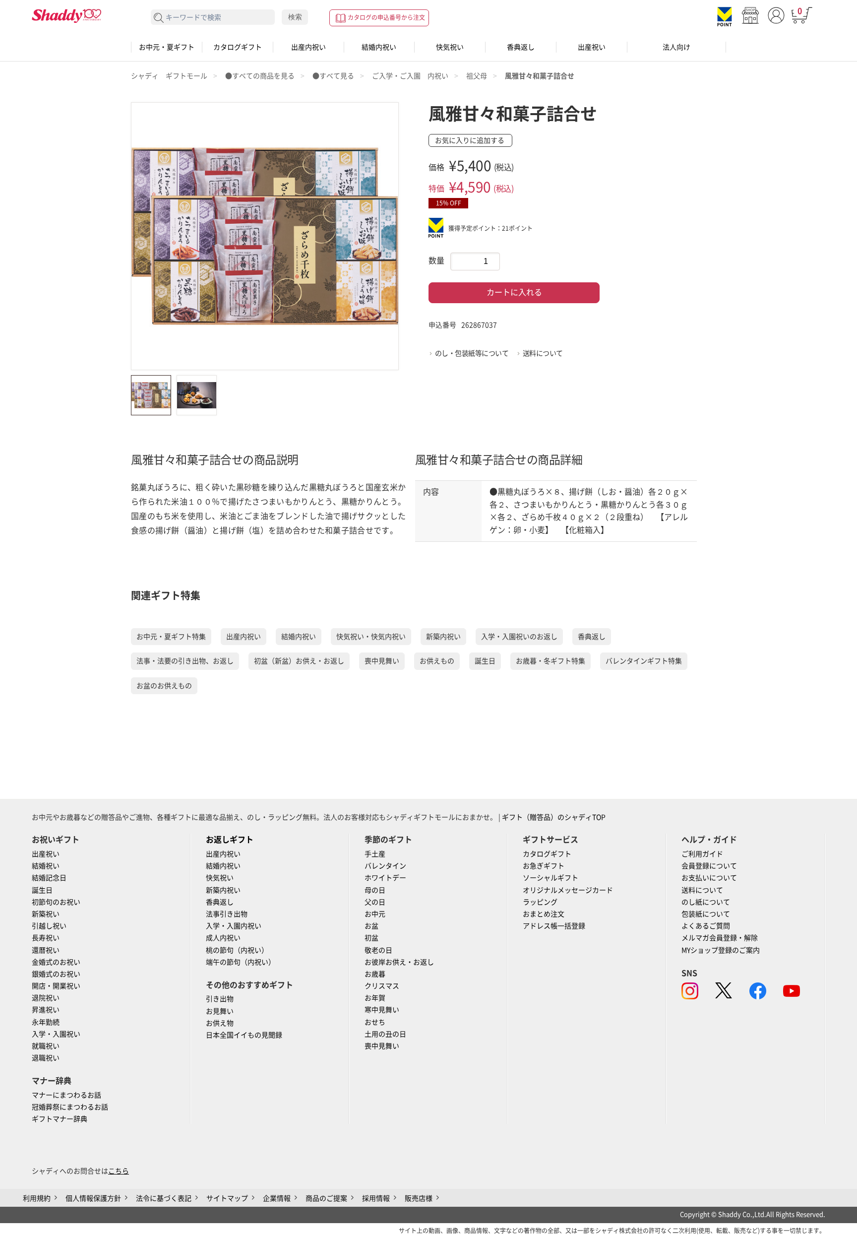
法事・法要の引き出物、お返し (185, 660)
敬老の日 (378, 950)
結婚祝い (46, 865)
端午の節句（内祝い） (240, 962)
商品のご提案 (326, 1198)
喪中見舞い (382, 660)
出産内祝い (308, 47)
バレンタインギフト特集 (644, 660)
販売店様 (418, 1198)
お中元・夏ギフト (166, 47)
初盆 (371, 937)
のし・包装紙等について (472, 353)
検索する (159, 18)
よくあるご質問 (705, 925)
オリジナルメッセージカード (568, 890)
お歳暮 (375, 974)
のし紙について (705, 902)
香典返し (521, 47)
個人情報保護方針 (93, 1198)
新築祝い (46, 914)
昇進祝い (46, 1009)
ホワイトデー (385, 877)
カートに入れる (514, 292)
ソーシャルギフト (550, 877)
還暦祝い (46, 950)
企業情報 (277, 1198)
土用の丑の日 (385, 1034)
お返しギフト (229, 840)
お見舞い (220, 1011)
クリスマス (382, 985)
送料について (543, 353)
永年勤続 (46, 1022)
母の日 (375, 890)
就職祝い (46, 1046)
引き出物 (220, 998)
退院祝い (46, 997)
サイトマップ (227, 1198)
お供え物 (220, 1023)
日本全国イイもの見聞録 (244, 1035)
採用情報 (376, 1198)
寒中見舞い (382, 1009)
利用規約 (37, 1198)
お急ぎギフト (543, 865)
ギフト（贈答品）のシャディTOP (554, 817)
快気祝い (450, 47)
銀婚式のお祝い (56, 974)
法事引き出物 (226, 914)
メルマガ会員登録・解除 (719, 937)
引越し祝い (49, 925)
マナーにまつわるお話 (66, 1095)
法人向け (676, 47)
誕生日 (485, 660)
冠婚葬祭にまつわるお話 (70, 1107)
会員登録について (709, 865)
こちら (118, 1171)
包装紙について (705, 914)
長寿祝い (46, 937)
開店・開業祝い (56, 985)
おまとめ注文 (543, 914)
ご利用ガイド (702, 853)
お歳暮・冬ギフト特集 (550, 660)
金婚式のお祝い (56, 962)
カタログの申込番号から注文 (386, 17)
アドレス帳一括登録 (554, 925)
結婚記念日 (49, 877)
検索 (295, 17)
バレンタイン (385, 865)
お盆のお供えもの (164, 685)
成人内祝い (223, 937)
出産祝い (592, 47)
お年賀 (375, 997)
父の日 (375, 902)
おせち (375, 1022)
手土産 (375, 853)
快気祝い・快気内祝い (371, 636)
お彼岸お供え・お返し (399, 962)
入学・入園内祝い (233, 925)
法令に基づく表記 (163, 1198)
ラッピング (540, 902)
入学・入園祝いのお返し (519, 636)
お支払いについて (709, 877)
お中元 (375, 914)
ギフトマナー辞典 (59, 1118)
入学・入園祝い (56, 1034)
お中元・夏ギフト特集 (171, 636)
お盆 (371, 925)
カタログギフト (237, 47)
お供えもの (437, 660)
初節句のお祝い (56, 902)
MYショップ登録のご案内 (720, 950)
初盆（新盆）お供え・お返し (299, 660)
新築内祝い (443, 636)
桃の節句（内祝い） (237, 950)
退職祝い (46, 1057)
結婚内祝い (379, 47)
